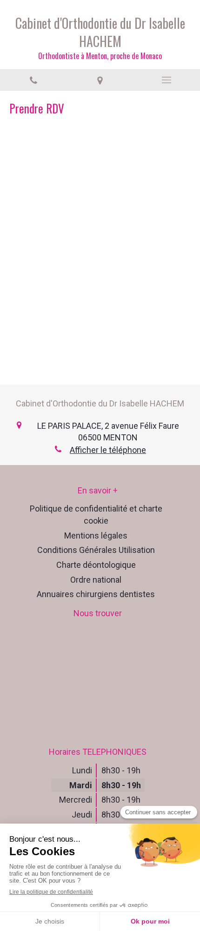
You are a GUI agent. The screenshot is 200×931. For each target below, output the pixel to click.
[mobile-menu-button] (166, 80)
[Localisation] (100, 80)
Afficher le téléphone (108, 450)
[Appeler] (33, 80)
